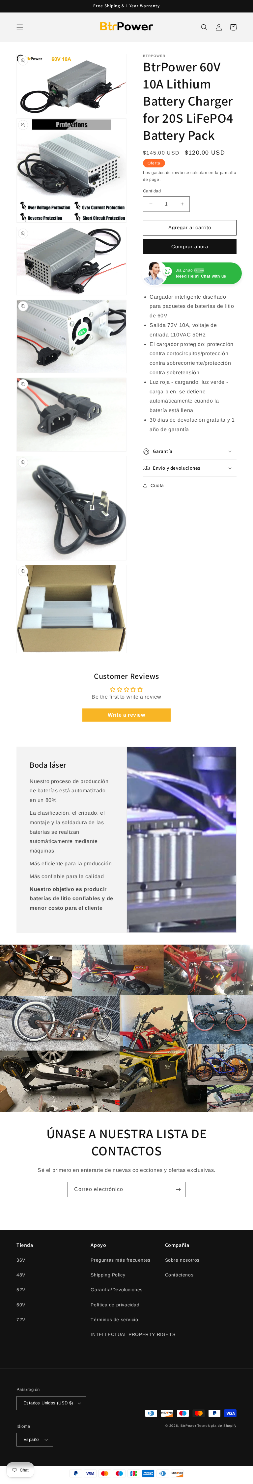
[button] (20, 27)
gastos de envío (167, 172)
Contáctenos (179, 1274)
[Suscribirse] (178, 1189)
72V (20, 1319)
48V (20, 1274)
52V (20, 1289)
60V (20, 1304)
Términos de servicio (114, 1319)
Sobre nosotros (182, 1260)
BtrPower (188, 1425)
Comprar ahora (189, 246)
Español (31, 1439)
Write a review (126, 715)
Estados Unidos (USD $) (48, 1402)
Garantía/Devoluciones (117, 1289)
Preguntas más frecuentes (120, 1260)
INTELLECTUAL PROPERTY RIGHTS (133, 1334)
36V (20, 1260)
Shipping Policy (108, 1274)
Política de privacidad (115, 1304)
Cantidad (152, 190)
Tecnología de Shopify (217, 1425)
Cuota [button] (157, 485)
